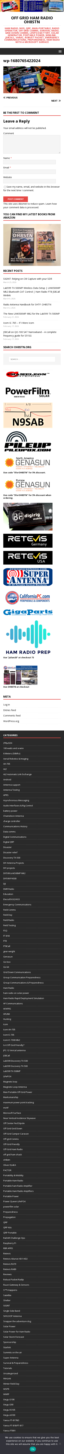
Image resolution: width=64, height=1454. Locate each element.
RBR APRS (8, 1248)
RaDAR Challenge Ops (14, 1237)
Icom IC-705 (8, 1034)
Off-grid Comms (11, 1138)
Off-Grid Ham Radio (13, 1149)
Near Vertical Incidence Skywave (19, 1118)
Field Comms (9, 909)
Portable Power (11, 1196)
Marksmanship (10, 1097)
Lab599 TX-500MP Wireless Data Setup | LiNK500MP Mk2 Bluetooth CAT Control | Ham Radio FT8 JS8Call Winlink (31, 291)
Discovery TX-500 (11, 857)
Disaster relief (10, 852)
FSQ (5, 930)
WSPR (6, 1388)
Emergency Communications (17, 904)
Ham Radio (8, 987)
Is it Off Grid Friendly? (13, 1045)
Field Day (7, 914)
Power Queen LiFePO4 (14, 1201)
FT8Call (6, 946)
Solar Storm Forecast (13, 1336)
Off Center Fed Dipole (14, 1123)
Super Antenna (10, 1357)
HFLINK (6, 1013)
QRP (5, 1222)
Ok (32, 1449)
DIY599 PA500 (9, 878)
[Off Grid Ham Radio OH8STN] (32, 9)
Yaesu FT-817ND (11, 1420)
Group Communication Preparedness (22, 977)
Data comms (9, 831)
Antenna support (11, 784)
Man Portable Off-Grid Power (17, 1092)
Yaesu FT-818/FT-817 (13, 1425)
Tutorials (7, 1368)
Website (7, 177)
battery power (10, 810)
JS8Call (6, 1055)
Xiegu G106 (8, 1399)
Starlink (7, 1347)
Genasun (8, 956)
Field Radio (8, 920)
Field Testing (9, 925)
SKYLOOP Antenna (12, 1316)
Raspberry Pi (9, 1243)
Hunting (7, 1019)
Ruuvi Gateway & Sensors (16, 1284)
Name (7, 158)
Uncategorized (10, 1373)
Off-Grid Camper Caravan (16, 1133)
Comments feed (12, 715)
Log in (6, 704)
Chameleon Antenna (13, 815)
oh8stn (6, 1159)
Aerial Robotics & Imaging (15, 758)
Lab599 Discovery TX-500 (15, 1060)
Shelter (7, 1300)
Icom (5, 1024)
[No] (60, 1443)
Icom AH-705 (9, 1029)
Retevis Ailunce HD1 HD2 (15, 1258)
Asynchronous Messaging (16, 800)
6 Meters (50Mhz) (11, 753)
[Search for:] (32, 359)
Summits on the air (12, 1352)
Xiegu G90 (8, 1404)
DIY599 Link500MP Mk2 (14, 873)
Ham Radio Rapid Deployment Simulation (23, 998)
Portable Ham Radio (13, 1180)
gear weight (9, 951)
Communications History (15, 826)
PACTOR (7, 1170)
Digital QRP (8, 841)
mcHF (6, 1107)
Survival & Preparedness (15, 1362)
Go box (7, 961)
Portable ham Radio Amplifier (17, 1185)
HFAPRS (7, 1008)
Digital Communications (14, 836)
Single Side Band (11, 1310)
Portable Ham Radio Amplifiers (18, 1191)
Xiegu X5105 (9, 1409)
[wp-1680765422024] (32, 91)
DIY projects (9, 868)
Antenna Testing (11, 789)
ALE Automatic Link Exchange (17, 774)
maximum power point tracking (18, 1102)
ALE (5, 769)
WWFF (6, 1394)
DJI (4, 883)
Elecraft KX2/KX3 (11, 899)
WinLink (7, 1378)
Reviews (7, 1274)
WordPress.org (11, 721)
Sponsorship (9, 1342)
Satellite (7, 1295)
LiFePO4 (7, 1076)
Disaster (7, 847)
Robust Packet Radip (13, 1279)
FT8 (5, 940)
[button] (59, 51)
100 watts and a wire (13, 748)
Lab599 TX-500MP (12, 1071)
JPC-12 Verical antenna (14, 1050)
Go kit (6, 966)
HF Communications (13, 1003)
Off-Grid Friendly (11, 1144)
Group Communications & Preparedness (23, 982)
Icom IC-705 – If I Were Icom (18, 322)
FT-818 (6, 935)
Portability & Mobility (13, 1175)
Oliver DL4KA (9, 1165)
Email (6, 167)
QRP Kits (7, 1227)
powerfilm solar (11, 1206)
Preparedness (10, 1211)
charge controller (11, 821)
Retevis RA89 (9, 1269)
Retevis (7, 1253)
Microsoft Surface (12, 1112)
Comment (8, 133)
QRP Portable (10, 1232)
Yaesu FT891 (9, 1430)
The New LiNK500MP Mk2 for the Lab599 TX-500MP (31, 313)
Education (8, 894)
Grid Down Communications (17, 972)
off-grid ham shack (12, 1154)
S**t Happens (10, 1290)
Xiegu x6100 (9, 1415)
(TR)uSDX (7, 742)
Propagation (9, 1217)
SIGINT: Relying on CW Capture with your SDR (27, 278)
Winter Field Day (11, 1383)
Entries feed (9, 710)
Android (7, 779)
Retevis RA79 (9, 1263)
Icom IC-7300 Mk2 (11, 1040)
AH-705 (6, 763)
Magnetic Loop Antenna (15, 1086)
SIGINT (6, 1305)
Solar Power (9, 1326)
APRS (6, 795)
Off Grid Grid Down (12, 1128)
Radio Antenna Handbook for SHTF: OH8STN (27, 304)
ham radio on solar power (16, 993)
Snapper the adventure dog (17, 1321)
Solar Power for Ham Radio (16, 1331)
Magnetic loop (10, 1081)
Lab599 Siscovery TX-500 (15, 1066)
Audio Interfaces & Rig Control (18, 805)
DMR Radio (8, 888)
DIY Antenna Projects (13, 862)
